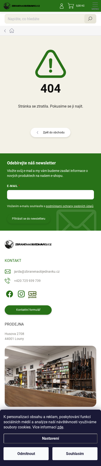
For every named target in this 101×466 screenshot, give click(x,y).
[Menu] (95, 6)
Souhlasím (75, 453)
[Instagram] (20, 293)
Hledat (90, 18)
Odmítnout (26, 453)
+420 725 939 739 (27, 281)
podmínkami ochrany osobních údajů (69, 206)
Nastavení (50, 438)
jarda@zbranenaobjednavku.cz (37, 271)
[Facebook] (9, 293)
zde (60, 427)
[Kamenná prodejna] (50, 376)
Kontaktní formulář (28, 309)
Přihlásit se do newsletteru (28, 218)
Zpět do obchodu (54, 132)
